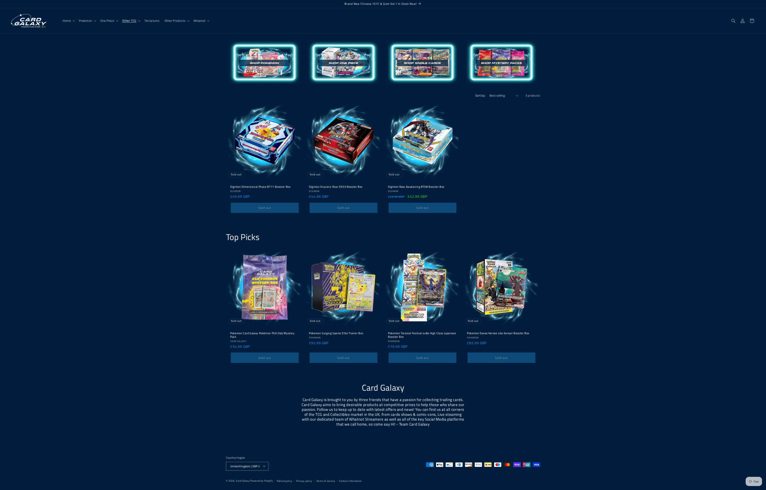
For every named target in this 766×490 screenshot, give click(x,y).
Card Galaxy (243, 480)
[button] (68, 20)
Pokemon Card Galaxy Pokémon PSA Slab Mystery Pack (262, 335)
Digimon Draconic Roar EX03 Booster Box (335, 187)
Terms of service (325, 480)
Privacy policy (304, 480)
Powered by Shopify (261, 480)
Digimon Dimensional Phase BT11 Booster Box (260, 187)
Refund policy (284, 480)
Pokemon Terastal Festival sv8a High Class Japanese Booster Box (422, 335)
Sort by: (480, 95)
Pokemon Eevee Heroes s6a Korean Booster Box (498, 333)
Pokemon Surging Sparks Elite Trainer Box (336, 333)
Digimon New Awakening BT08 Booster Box (416, 187)
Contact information (350, 480)
